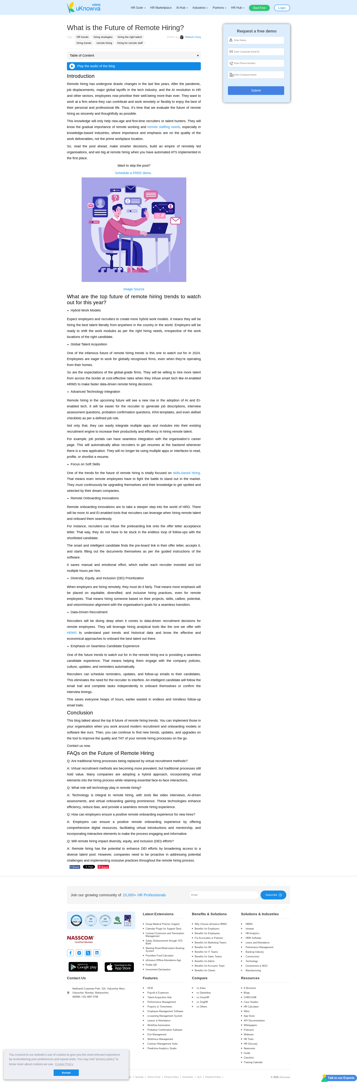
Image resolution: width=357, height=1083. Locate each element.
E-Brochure (250, 988)
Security (139, 1077)
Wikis (247, 1011)
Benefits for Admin (205, 961)
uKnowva (284, 1077)
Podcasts (249, 1029)
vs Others (202, 1006)
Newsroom (249, 1048)
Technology (252, 961)
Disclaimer (187, 1077)
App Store (249, 1016)
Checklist (249, 1057)
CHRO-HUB (250, 997)
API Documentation (254, 1020)
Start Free (259, 7)
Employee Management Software (165, 1011)
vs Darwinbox (204, 992)
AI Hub (180, 7)
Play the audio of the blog (95, 66)
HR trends (83, 36)
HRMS (249, 924)
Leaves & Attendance (159, 1020)
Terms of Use (153, 1077)
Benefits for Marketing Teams (210, 942)
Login (282, 7)
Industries (199, 7)
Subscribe (271, 894)
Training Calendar (253, 1062)
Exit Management (156, 1034)
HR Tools (249, 1039)
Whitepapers (250, 1025)
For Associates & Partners (209, 938)
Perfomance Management (259, 947)
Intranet (250, 928)
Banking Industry (255, 951)
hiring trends (84, 42)
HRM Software (253, 938)
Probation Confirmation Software (164, 1029)
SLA (199, 1077)
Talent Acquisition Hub (159, 997)
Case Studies (251, 1002)
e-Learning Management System (164, 1016)
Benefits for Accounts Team (210, 965)
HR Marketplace (161, 7)
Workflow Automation (158, 1025)
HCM (150, 988)
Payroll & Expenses (158, 992)
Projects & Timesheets (159, 1006)
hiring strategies (103, 36)
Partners (218, 7)
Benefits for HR (203, 947)
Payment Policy (213, 1077)
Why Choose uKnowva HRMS (211, 924)
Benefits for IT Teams (206, 951)
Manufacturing (253, 970)
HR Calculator (251, 1006)
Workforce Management (160, 1039)
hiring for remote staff (130, 42)
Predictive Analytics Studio (161, 1048)
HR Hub (236, 7)
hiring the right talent (130, 36)
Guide (247, 1053)
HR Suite (137, 7)
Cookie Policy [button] (64, 1064)
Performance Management (161, 1002)
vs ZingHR (202, 1002)
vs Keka (201, 988)
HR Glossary (251, 1043)
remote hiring (104, 42)
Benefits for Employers (207, 928)
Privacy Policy (171, 1077)
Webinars (249, 1034)
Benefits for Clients (205, 970)
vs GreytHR (203, 997)
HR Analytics (253, 933)
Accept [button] (66, 1072)
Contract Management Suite (162, 1043)
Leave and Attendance (258, 942)
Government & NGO (256, 965)
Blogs (247, 992)
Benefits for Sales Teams (208, 956)
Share (74, 866)
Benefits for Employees (207, 933)
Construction (252, 956)
